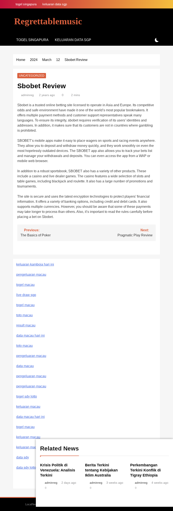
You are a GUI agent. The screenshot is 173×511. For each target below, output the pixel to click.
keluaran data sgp (54, 4)
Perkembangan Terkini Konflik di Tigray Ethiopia (145, 470)
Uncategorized (31, 75)
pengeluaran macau (31, 376)
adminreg (27, 95)
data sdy (22, 457)
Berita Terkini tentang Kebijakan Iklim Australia (101, 470)
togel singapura (26, 4)
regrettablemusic (48, 21)
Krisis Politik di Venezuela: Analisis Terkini (57, 470)
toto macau (24, 315)
